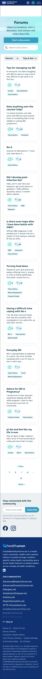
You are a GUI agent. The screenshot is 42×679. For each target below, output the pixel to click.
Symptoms (18, 250)
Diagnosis (11, 209)
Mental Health (12, 338)
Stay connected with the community (17, 502)
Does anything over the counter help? (20, 108)
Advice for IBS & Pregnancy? (16, 390)
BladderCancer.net (12, 613)
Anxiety (10, 91)
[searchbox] (23, 47)
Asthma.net (9, 597)
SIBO (22, 206)
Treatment (24, 135)
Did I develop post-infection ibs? (17, 179)
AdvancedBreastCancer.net (17, 581)
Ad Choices (25, 641)
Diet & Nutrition (22, 91)
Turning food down (17, 266)
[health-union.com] (14, 546)
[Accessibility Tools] (28, 2)
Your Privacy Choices (12, 638)
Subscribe (32, 510)
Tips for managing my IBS (21, 67)
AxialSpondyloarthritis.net (16, 609)
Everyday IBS (14, 350)
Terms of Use (19, 628)
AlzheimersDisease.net (15, 593)
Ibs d (9, 147)
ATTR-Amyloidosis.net (14, 605)
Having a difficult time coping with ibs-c (19, 310)
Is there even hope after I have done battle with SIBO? (20, 224)
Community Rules (10, 641)
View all (8, 622)
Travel (23, 373)
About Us (7, 628)
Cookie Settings (31, 638)
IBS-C (10, 334)
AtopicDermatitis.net (13, 601)
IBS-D (19, 453)
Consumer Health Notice (13, 635)
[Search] (6, 47)
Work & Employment (15, 292)
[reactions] (10, 84)
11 (20, 478)
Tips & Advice (12, 94)
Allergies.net (9, 589)
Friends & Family (13, 296)
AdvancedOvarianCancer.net (18, 585)
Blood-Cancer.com (12, 617)
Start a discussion (21, 40)
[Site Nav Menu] (39, 2)
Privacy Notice (20, 518)
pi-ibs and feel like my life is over (19, 431)
